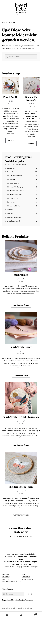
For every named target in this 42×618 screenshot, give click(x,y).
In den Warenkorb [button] (21, 375)
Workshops (11, 213)
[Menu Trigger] (5, 4)
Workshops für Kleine (14, 221)
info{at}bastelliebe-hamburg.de (27, 567)
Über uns (5, 575)
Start (5, 22)
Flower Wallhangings (16, 187)
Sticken (12, 202)
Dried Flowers (14, 183)
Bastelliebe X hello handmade (16, 164)
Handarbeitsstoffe (15, 194)
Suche (21, 615)
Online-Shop (11, 172)
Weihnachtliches (15, 206)
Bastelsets (13, 179)
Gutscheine (11, 168)
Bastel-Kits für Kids (16, 176)
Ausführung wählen (21, 305)
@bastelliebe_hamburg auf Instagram (19, 600)
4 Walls (28, 554)
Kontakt (5, 579)
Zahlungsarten (28, 579)
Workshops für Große (14, 217)
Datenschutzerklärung (11, 581)
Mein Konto (7, 615)
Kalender (5, 577)
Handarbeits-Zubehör (17, 191)
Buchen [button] (11, 140)
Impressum (26, 577)
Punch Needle (14, 198)
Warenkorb (32, 614)
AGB (23, 575)
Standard (10, 210)
